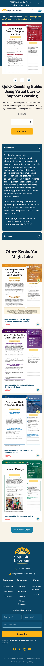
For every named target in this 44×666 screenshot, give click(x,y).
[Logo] (12, 10)
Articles (22, 587)
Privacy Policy (28, 662)
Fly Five (36, 594)
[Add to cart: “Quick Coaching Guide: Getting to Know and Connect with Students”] (38, 324)
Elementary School (15, 17)
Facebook (14, 649)
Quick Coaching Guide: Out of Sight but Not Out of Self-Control (19, 386)
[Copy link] (15, 80)
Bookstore (22, 591)
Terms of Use (16, 662)
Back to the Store (22, 530)
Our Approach (8, 587)
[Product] (22, 290)
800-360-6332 (24, 568)
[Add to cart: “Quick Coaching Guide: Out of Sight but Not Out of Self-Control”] (38, 390)
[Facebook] (22, 80)
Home (4, 17)
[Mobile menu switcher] (40, 10)
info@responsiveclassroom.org (23, 574)
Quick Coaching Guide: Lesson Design (18, 516)
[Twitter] (29, 80)
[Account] (27, 10)
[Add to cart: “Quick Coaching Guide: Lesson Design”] (38, 519)
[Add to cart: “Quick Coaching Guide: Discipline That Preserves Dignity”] (38, 455)
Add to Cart (22, 131)
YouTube (29, 649)
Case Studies (8, 591)
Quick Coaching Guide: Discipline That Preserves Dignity (18, 452)
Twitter (19, 649)
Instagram (24, 649)
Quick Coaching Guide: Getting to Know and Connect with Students (17, 321)
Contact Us (8, 596)
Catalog (22, 596)
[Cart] (32, 10)
